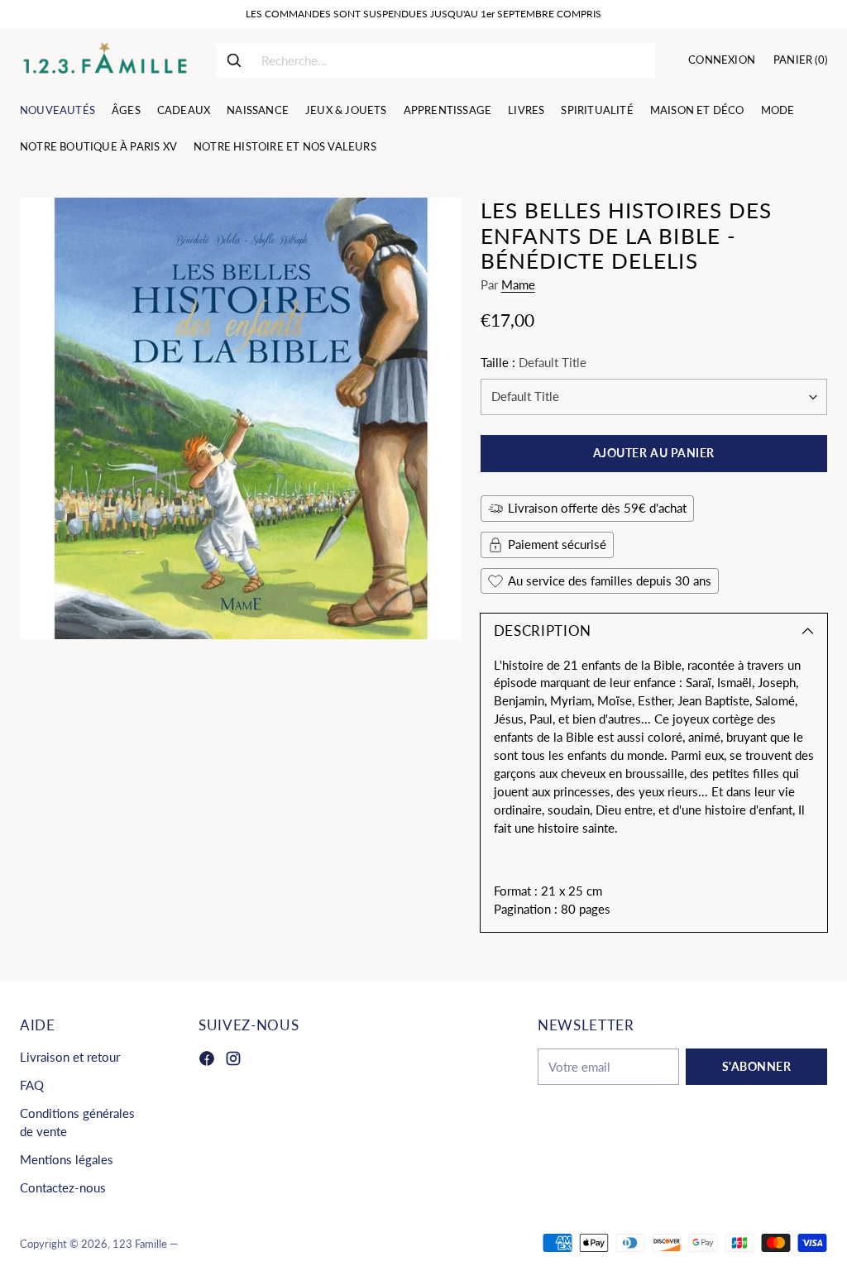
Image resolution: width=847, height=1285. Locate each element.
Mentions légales (66, 1160)
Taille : (533, 363)
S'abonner (757, 1066)
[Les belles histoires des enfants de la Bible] (241, 418)
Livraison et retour (70, 1057)
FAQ (32, 1085)
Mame (518, 285)
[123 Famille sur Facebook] (207, 1061)
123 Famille (139, 1243)
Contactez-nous (63, 1188)
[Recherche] (234, 60)
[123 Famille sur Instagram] (233, 1061)
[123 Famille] (104, 60)
